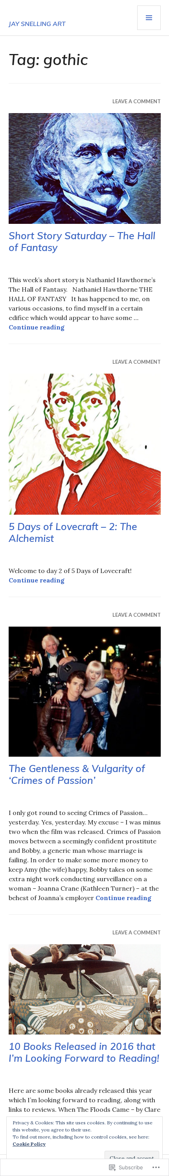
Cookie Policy (29, 1144)
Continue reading (36, 327)
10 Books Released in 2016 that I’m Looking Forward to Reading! (84, 1052)
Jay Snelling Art (37, 24)
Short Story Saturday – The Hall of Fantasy (82, 241)
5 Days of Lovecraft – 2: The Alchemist (73, 532)
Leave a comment (136, 101)
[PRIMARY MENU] (149, 18)
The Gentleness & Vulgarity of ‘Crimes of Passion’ (77, 774)
